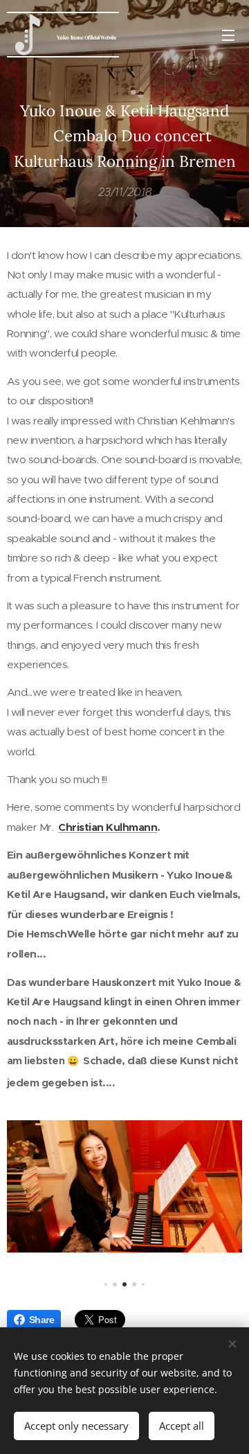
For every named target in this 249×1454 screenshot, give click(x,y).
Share (41, 1319)
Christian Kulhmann (107, 827)
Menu (228, 34)
